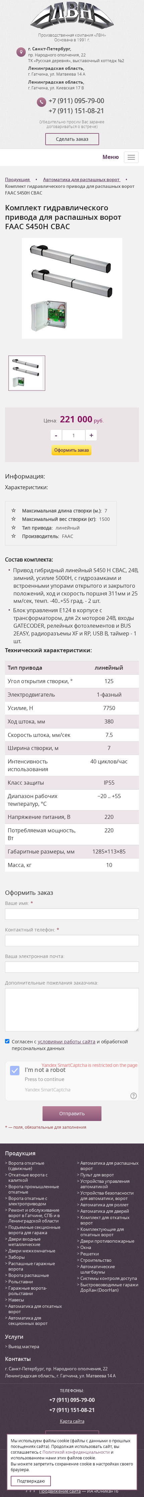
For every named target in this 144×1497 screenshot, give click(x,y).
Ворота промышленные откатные (33, 1189)
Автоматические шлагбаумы (97, 1269)
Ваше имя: (19, 903)
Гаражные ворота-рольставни (27, 1290)
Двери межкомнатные (31, 1251)
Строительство (96, 1260)
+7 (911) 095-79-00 (76, 100)
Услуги (14, 1336)
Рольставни (20, 1282)
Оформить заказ (71, 450)
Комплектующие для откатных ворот (102, 1232)
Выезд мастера (23, 1346)
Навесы (16, 1300)
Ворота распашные (28, 1275)
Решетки (89, 1254)
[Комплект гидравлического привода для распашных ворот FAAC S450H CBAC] (72, 288)
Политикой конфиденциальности (76, 1452)
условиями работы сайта (66, 1041)
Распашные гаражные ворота (31, 1266)
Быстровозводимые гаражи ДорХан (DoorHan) (109, 1287)
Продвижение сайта (60, 1491)
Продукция (20, 1153)
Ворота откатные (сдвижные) (26, 1165)
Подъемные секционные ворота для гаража (34, 1230)
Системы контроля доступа (108, 1278)
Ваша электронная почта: (35, 956)
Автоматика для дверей (104, 1211)
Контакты (18, 1359)
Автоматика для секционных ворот (28, 1320)
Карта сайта (72, 1421)
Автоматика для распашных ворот (109, 1165)
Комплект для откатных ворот (105, 1220)
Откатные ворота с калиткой (28, 1177)
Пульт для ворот (97, 1175)
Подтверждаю (31, 1481)
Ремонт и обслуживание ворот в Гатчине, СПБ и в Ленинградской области (34, 1215)
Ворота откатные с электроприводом (27, 1201)
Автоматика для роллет (104, 1205)
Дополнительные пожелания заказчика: (51, 983)
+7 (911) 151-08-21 (76, 110)
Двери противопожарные (107, 1241)
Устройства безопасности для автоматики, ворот (107, 1195)
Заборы (16, 1257)
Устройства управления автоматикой (105, 1184)
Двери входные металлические (24, 1241)
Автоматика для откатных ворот (35, 1309)
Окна (85, 1247)
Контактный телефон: (32, 929)
